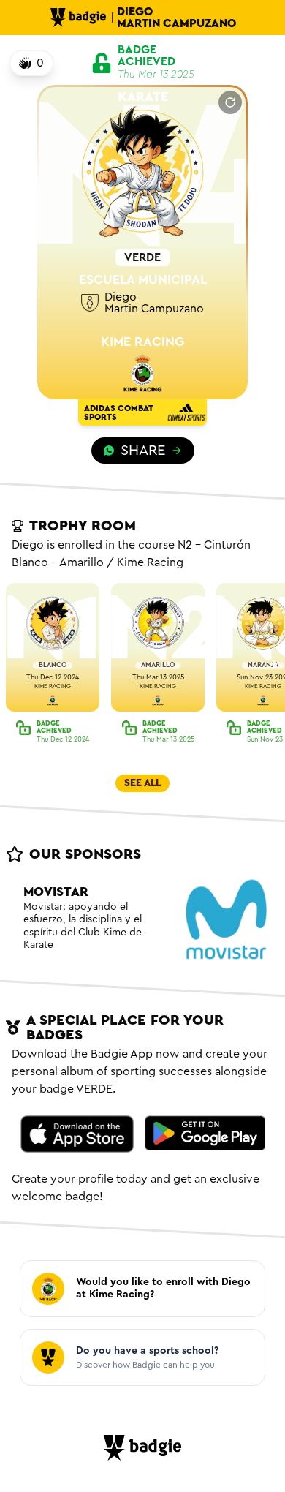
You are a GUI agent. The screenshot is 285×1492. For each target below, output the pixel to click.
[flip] (230, 102)
